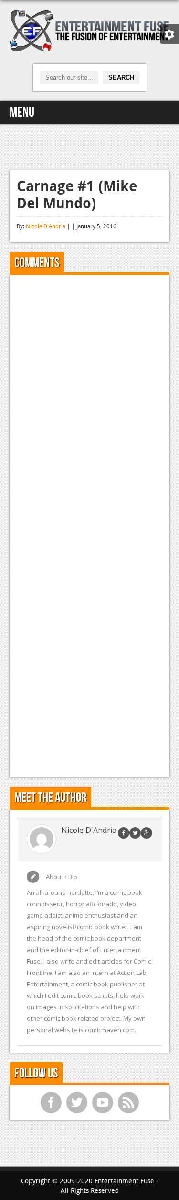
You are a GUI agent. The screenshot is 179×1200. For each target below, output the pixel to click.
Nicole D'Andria (45, 226)
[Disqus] (89, 401)
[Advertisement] (89, 146)
